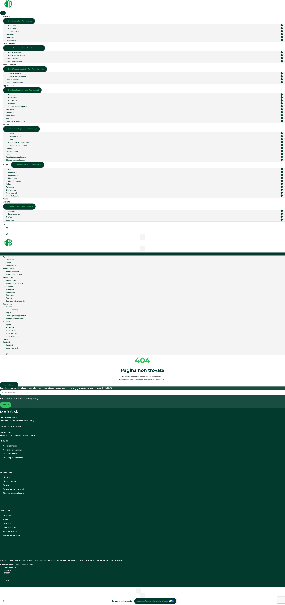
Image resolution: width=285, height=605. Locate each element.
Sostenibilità (13, 31)
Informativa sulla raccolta (121, 601)
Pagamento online (11, 535)
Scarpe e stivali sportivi (17, 106)
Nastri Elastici (8, 269)
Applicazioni (8, 286)
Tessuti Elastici (9, 277)
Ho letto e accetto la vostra (20, 398)
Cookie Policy (9, 571)
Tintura (11, 134)
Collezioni (12, 29)
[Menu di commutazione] (3, 13)
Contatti (11, 211)
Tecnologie (7, 304)
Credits (3, 586)
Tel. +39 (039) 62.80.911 (11, 424)
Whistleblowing (10, 531)
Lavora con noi (14, 214)
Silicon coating (14, 136)
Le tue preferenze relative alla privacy (152, 601)
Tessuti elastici (14, 74)
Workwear (12, 95)
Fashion (11, 104)
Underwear (12, 98)
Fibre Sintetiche (14, 181)
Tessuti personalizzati (17, 77)
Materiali (6, 321)
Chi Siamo (12, 26)
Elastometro (13, 175)
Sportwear (12, 101)
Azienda (6, 257)
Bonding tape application (18, 142)
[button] (142, 253)
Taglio (10, 139)
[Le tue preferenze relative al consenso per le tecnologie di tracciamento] (4, 601)
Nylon (10, 169)
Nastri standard (14, 53)
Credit (7, 573)
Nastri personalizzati (16, 55)
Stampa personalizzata (17, 145)
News (5, 339)
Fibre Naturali (13, 178)
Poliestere (12, 172)
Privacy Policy (32, 398)
